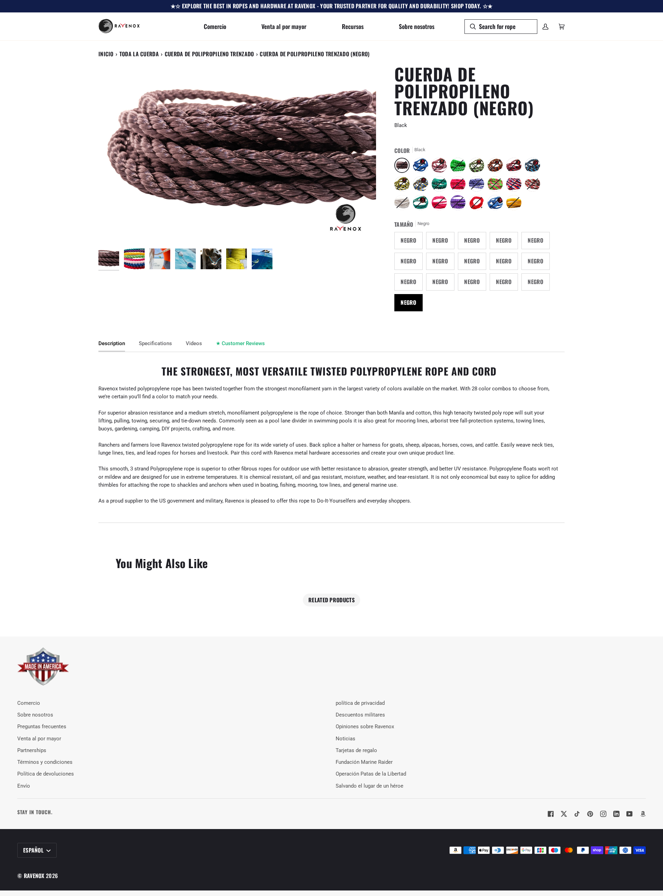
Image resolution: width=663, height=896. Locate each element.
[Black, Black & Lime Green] (478, 167)
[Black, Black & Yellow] (403, 185)
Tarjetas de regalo (356, 750)
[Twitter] (564, 814)
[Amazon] (643, 814)
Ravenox (34, 875)
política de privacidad (360, 703)
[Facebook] (551, 814)
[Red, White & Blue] (515, 185)
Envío (23, 786)
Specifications (155, 344)
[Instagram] (603, 814)
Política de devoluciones (45, 774)
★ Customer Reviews (240, 344)
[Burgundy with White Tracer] (441, 167)
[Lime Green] (459, 167)
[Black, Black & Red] (515, 167)
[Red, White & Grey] (534, 185)
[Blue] (422, 167)
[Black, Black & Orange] (497, 167)
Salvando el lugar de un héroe (369, 786)
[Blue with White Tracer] (497, 204)
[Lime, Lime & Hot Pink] (497, 185)
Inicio (106, 54)
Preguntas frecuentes (41, 727)
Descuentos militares (360, 715)
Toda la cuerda (139, 54)
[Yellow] (513, 204)
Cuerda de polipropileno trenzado (209, 54)
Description (111, 344)
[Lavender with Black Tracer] (478, 185)
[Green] (422, 204)
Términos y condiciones (45, 762)
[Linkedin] (616, 814)
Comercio (28, 703)
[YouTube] (629, 814)
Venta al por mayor (39, 739)
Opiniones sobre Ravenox (365, 727)
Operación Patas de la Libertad (371, 774)
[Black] (403, 167)
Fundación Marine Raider (364, 762)
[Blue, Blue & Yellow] (422, 185)
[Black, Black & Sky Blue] (534, 167)
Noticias (345, 739)
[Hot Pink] (441, 204)
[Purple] (459, 204)
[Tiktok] (577, 814)
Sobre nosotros (35, 715)
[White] (403, 204)
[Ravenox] (43, 666)
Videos (194, 344)
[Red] (478, 204)
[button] (215, 26)
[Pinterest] (590, 814)
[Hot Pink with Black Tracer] (459, 185)
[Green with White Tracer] (441, 185)
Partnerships (31, 750)
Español (34, 850)
